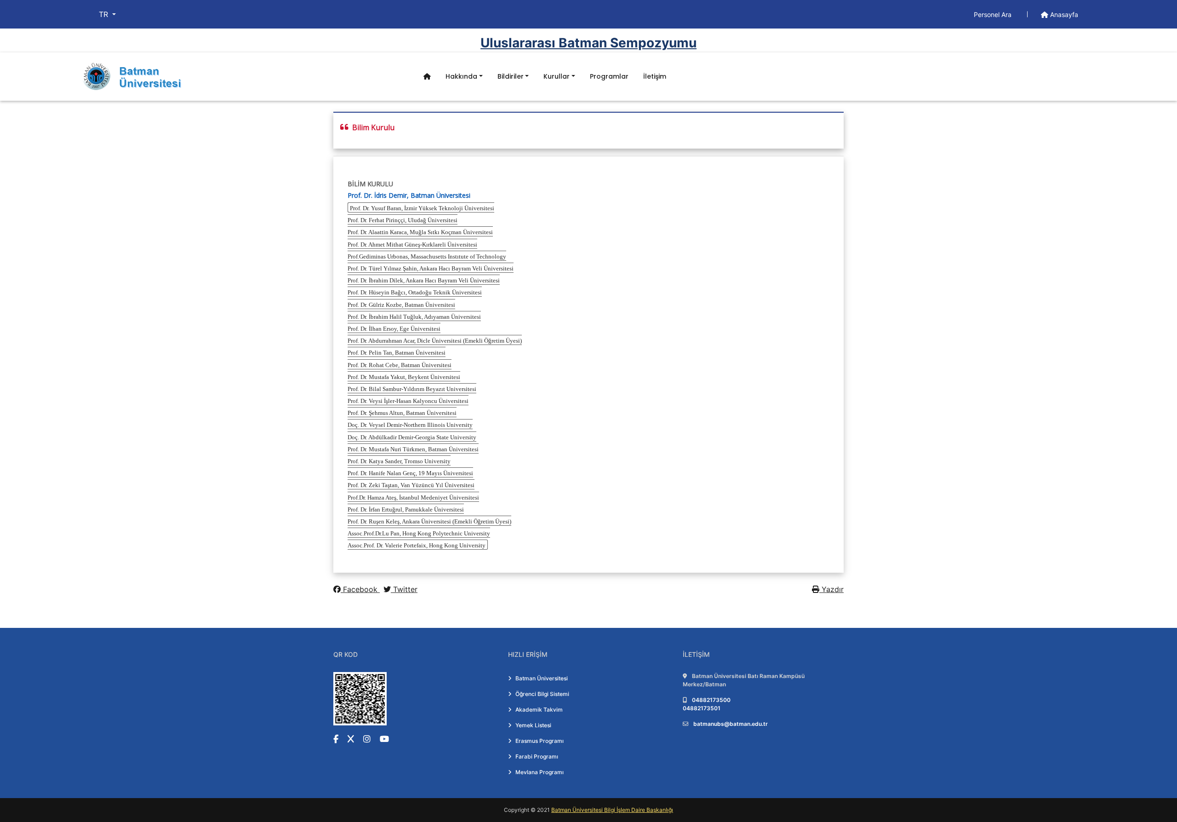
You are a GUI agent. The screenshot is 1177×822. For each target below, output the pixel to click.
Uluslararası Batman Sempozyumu (588, 43)
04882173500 (711, 699)
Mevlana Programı (539, 772)
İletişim (654, 76)
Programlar (609, 76)
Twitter (404, 589)
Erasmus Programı (539, 740)
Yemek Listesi (533, 725)
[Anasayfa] (427, 76)
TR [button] (104, 14)
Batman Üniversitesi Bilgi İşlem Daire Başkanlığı (612, 809)
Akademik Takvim (539, 709)
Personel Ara (993, 14)
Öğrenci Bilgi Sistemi (542, 693)
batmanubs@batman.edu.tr (730, 723)
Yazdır (831, 589)
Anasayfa (1063, 14)
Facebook (360, 589)
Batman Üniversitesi (541, 678)
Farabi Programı (536, 756)
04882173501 (701, 708)
